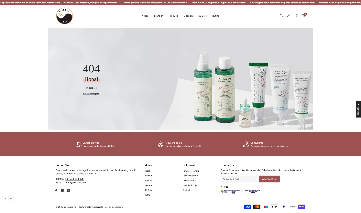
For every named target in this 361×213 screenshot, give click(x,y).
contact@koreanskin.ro (75, 182)
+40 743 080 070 (74, 179)
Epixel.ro (119, 207)
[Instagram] (62, 190)
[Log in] (289, 15)
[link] (95, 144)
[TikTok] (69, 190)
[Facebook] (56, 190)
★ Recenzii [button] (358, 109)
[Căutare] (281, 15)
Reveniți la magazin (91, 93)
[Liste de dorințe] (296, 15)
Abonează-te (269, 179)
